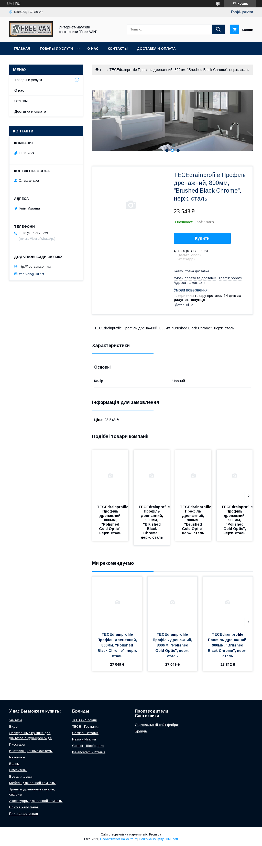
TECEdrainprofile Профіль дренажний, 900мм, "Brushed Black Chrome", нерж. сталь (154, 522)
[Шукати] (218, 29)
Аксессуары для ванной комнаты (35, 801)
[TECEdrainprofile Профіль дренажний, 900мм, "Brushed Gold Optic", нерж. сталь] (193, 475)
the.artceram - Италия (88, 752)
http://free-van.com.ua (35, 266)
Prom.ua (155, 834)
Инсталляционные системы (30, 751)
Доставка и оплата (156, 48)
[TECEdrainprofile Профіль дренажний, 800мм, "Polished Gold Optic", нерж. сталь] (110, 475)
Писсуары (17, 744)
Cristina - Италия (85, 733)
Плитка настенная (23, 814)
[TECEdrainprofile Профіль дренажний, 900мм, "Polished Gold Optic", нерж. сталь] (235, 475)
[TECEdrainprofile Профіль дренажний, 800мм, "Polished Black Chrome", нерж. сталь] (117, 602)
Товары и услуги (56, 48)
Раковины (17, 757)
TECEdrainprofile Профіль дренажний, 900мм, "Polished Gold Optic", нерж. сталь (237, 520)
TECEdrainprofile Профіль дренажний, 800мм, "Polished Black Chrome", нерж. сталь (117, 645)
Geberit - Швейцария (88, 746)
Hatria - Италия (84, 739)
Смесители (18, 770)
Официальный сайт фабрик (157, 725)
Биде (13, 726)
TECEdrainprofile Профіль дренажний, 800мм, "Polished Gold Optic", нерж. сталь (113, 520)
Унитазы (15, 720)
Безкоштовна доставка (191, 271)
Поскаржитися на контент (118, 839)
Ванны (14, 764)
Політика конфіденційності (158, 839)
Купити (202, 238)
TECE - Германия (85, 726)
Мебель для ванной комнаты (32, 783)
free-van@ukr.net (31, 274)
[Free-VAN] (31, 35)
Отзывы (21, 101)
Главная (22, 48)
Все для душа (20, 776)
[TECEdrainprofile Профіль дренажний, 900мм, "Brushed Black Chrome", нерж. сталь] (152, 475)
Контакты (118, 48)
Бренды (141, 731)
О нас (93, 48)
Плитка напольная (24, 807)
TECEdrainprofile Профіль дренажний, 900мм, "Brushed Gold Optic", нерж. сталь (196, 520)
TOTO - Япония (84, 720)
